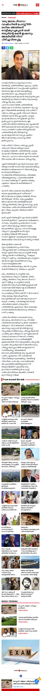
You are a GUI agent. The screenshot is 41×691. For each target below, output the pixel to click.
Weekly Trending (9, 601)
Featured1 (12, 17)
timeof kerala (8, 43)
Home (4, 17)
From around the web (13, 379)
